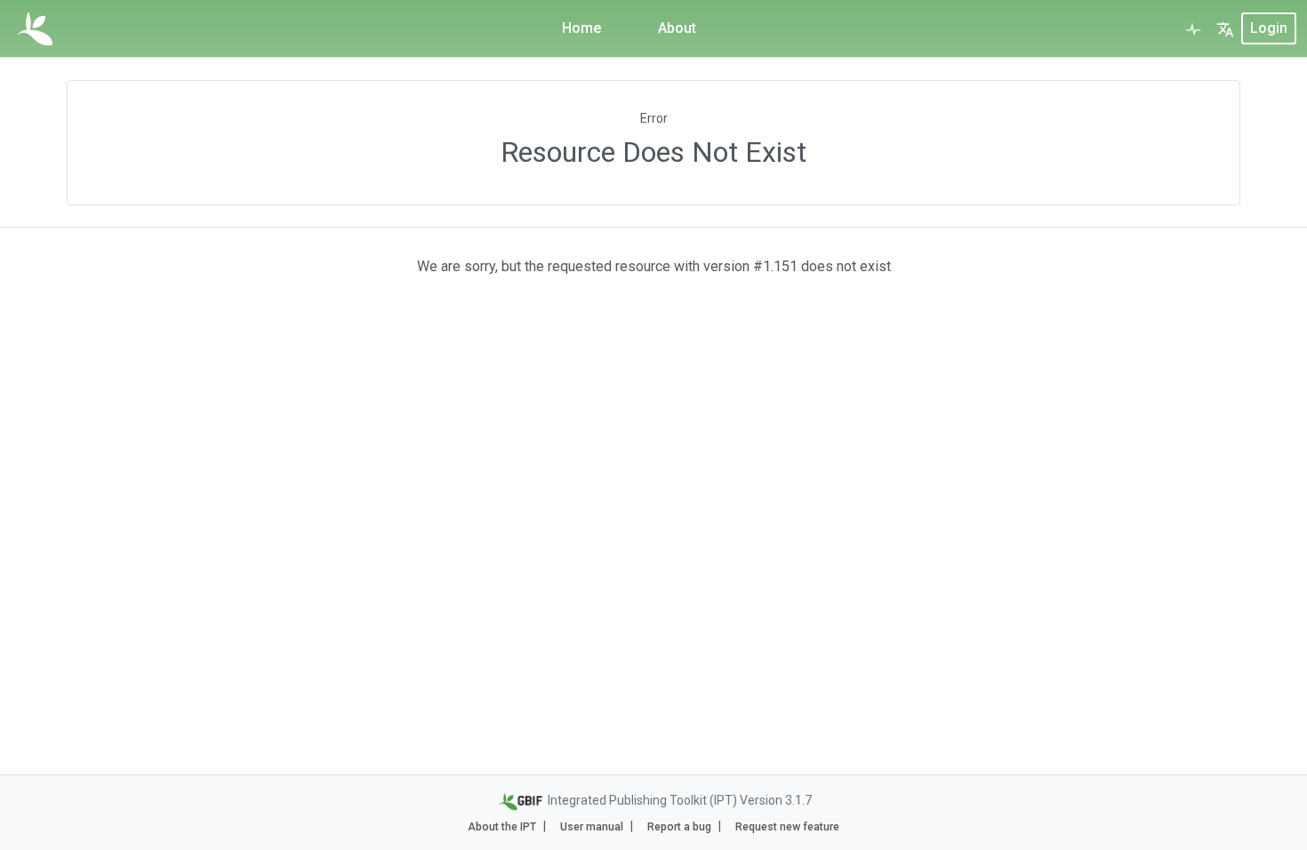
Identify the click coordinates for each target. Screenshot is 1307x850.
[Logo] (35, 28)
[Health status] (1193, 28)
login (1268, 28)
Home (581, 28)
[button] (1225, 28)
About (677, 28)
